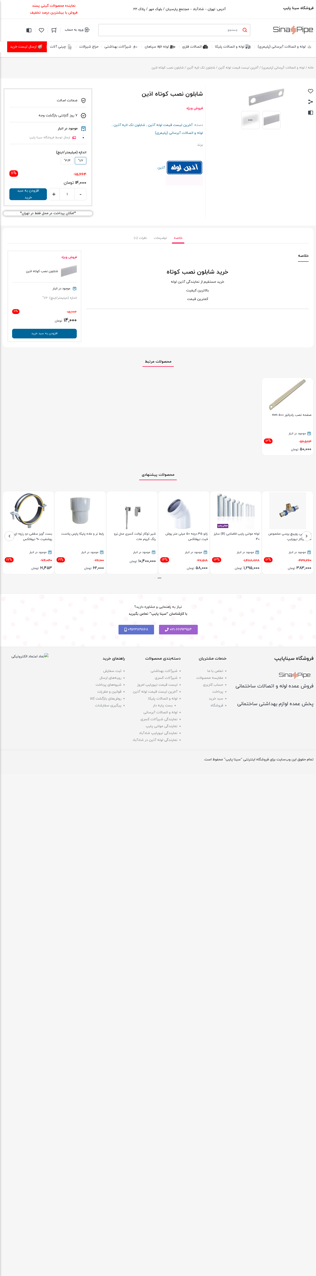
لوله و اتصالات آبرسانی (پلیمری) (283, 68)
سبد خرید (216, 698)
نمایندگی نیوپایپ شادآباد (158, 733)
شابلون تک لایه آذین (201, 68)
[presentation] (307, 536)
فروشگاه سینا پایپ (298, 8)
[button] (159, 577)
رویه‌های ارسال (110, 678)
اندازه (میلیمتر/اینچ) (71, 152)
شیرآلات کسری (166, 678)
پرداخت (217, 691)
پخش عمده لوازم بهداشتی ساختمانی (275, 703)
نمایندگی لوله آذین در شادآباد (155, 740)
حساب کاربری (213, 684)
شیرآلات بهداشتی (164, 671)
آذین (184, 167)
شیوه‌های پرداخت (108, 684)
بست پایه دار (163, 705)
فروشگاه (217, 705)
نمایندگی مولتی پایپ (162, 726)
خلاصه (178, 238)
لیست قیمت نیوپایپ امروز (157, 684)
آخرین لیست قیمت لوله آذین (238, 68)
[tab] (178, 238)
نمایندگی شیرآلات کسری (159, 719)
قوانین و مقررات (109, 691)
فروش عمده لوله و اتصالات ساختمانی (275, 686)
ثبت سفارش (112, 671)
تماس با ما (215, 671)
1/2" (80, 160)
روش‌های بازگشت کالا (105, 698)
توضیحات (160, 238)
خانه (311, 68)
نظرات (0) (140, 238)
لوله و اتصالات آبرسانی (160, 712)
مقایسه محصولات (209, 678)
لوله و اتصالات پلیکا (163, 698)
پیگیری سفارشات (108, 705)
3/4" (67, 160)
